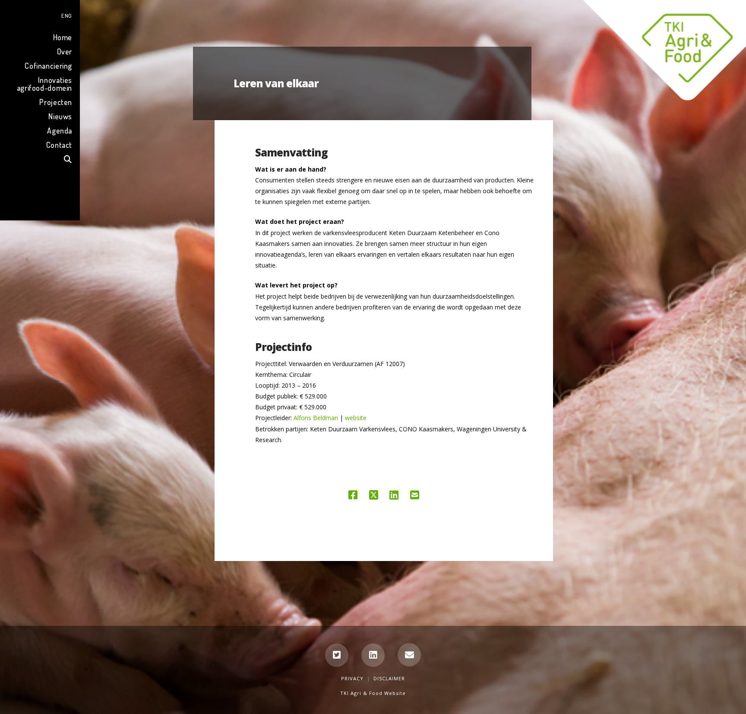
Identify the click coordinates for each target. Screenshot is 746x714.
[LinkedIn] (373, 655)
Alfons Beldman (316, 418)
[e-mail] (409, 654)
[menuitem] (40, 14)
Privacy (352, 678)
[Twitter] (336, 655)
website (356, 418)
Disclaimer (389, 678)
